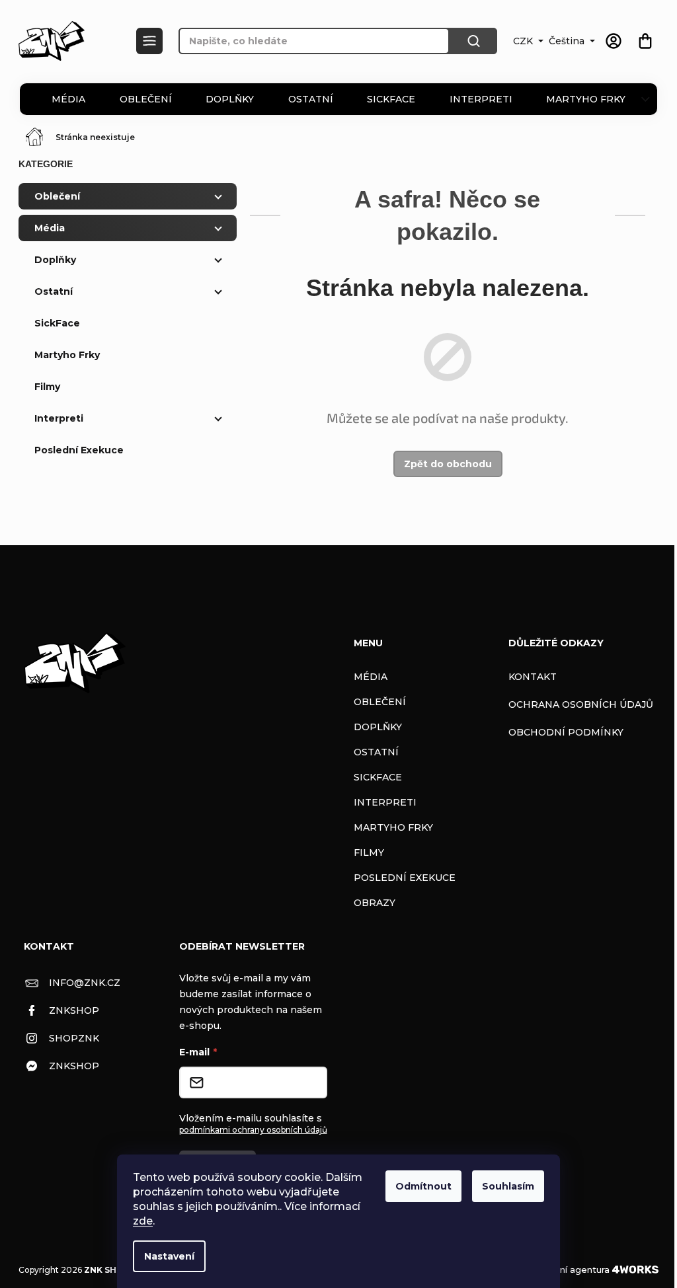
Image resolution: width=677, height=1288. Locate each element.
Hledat (473, 41)
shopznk (74, 1038)
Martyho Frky (585, 99)
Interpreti (481, 99)
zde (143, 1221)
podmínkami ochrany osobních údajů (253, 1130)
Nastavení (169, 1256)
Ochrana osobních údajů (580, 704)
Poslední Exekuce (79, 450)
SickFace (391, 99)
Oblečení (146, 99)
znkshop (74, 1010)
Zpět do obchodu (448, 464)
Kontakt (532, 677)
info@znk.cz (84, 983)
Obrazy (374, 903)
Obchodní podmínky (565, 732)
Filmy (47, 387)
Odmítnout (423, 1186)
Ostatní (310, 99)
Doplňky (230, 99)
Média (68, 99)
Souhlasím (508, 1186)
